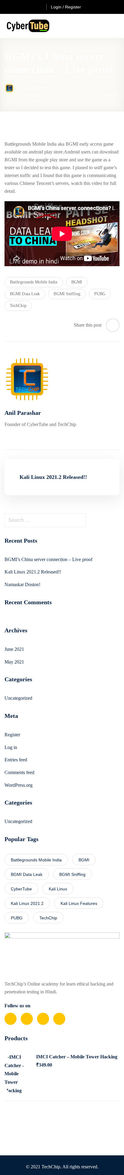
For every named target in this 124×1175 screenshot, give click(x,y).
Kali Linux (58, 888)
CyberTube (21, 888)
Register (12, 734)
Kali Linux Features (78, 903)
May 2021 (14, 661)
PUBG (99, 294)
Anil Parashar (34, 87)
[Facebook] (11, 1019)
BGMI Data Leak (25, 294)
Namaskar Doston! (22, 584)
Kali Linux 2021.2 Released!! (33, 571)
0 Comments (31, 95)
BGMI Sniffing (67, 294)
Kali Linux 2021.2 (27, 903)
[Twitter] (27, 1019)
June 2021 (14, 649)
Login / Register (66, 7)
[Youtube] (43, 1019)
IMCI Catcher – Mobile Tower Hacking (76, 1056)
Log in (11, 747)
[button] (117, 26)
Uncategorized (18, 698)
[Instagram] (59, 1019)
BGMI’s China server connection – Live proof (48, 559)
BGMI (76, 282)
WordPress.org (19, 785)
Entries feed (16, 759)
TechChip (18, 305)
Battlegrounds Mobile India (33, 282)
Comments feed (19, 772)
